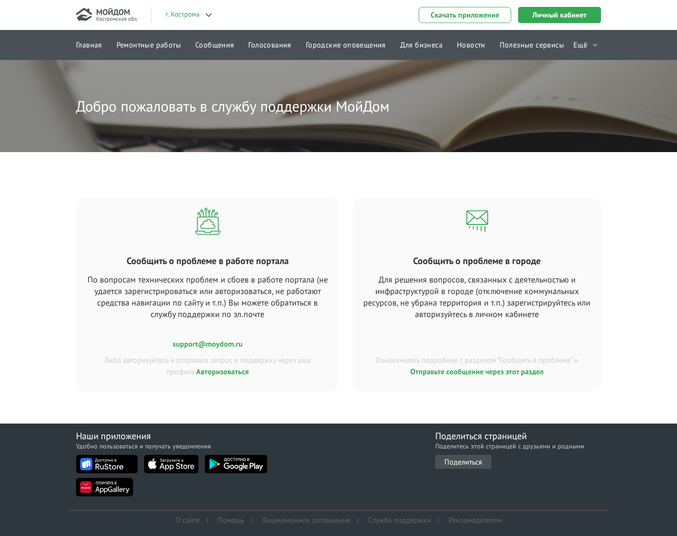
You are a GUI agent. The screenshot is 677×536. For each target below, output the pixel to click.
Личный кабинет (559, 14)
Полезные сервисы (532, 44)
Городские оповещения (346, 44)
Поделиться (463, 461)
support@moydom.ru (208, 343)
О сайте (187, 519)
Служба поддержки (399, 519)
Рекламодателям (475, 519)
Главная (89, 44)
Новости (471, 44)
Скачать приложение (465, 14)
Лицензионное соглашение (306, 519)
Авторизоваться (222, 371)
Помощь (230, 519)
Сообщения (214, 44)
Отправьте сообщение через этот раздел (476, 371)
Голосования (269, 44)
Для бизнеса (421, 44)
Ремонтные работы (149, 44)
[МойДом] (107, 15)
